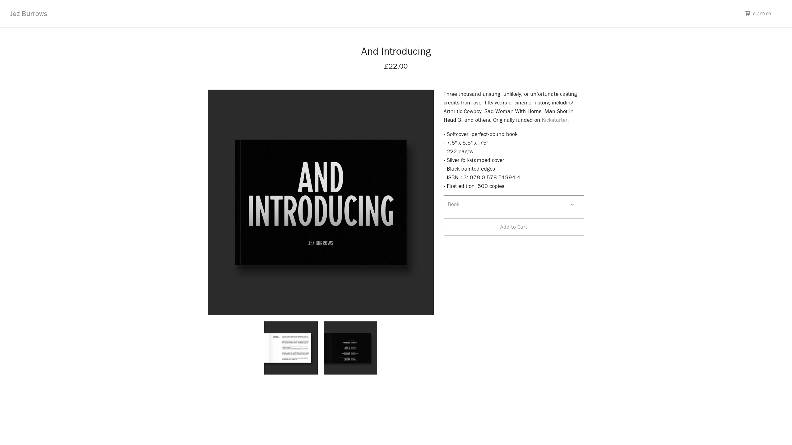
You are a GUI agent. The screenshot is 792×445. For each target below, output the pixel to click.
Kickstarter (554, 119)
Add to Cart (513, 226)
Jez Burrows (28, 13)
